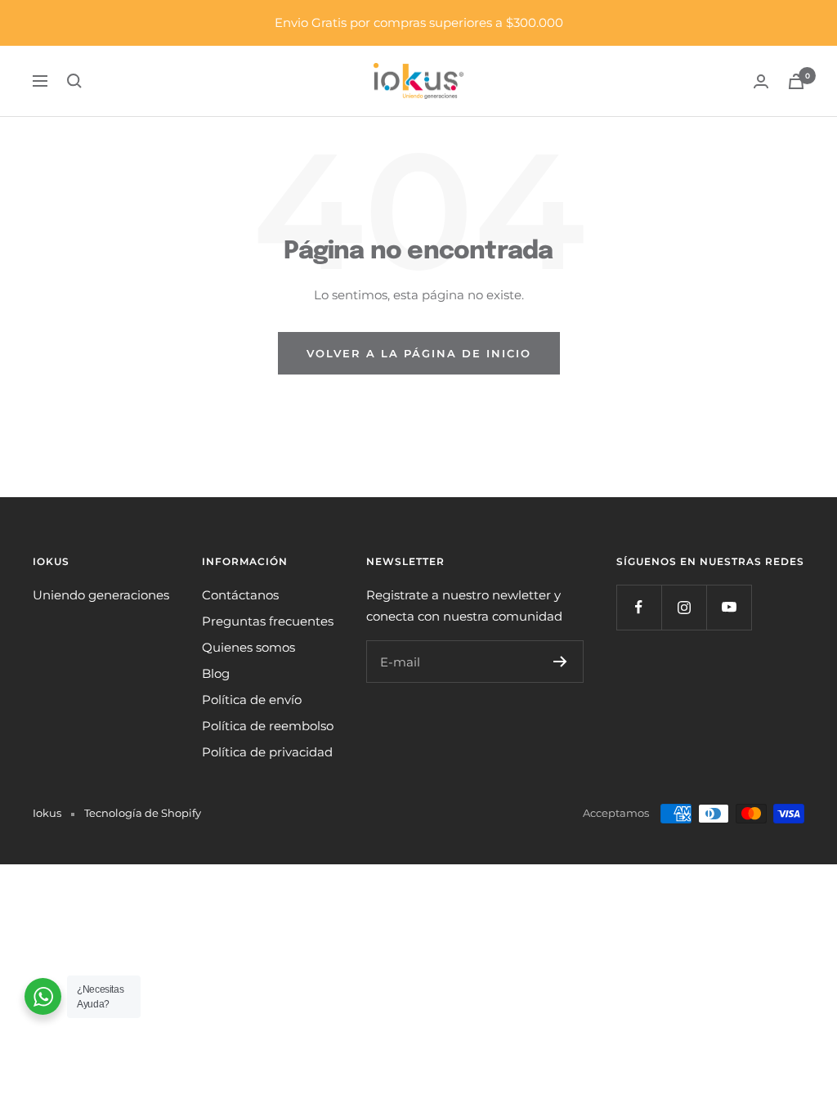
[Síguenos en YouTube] (728, 607)
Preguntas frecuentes (267, 621)
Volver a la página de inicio (419, 353)
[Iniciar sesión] (761, 81)
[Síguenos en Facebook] (638, 607)
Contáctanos (240, 595)
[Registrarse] (560, 661)
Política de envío (252, 699)
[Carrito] (796, 81)
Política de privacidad (267, 752)
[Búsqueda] (74, 81)
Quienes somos (248, 647)
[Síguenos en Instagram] (683, 607)
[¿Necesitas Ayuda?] (43, 996)
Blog (216, 673)
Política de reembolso (267, 725)
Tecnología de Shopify (142, 812)
